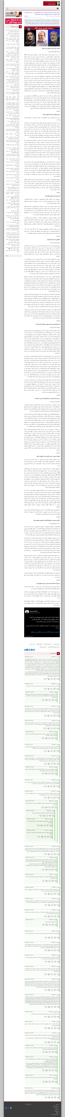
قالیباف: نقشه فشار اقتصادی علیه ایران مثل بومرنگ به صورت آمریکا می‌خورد (12, 131)
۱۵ (56, 679)
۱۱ (44, 937)
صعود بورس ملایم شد (15, 211)
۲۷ (43, 728)
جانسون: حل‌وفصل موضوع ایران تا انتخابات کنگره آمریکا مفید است (12, 103)
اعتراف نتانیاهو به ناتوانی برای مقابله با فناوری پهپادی (12, 148)
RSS (57, 1113)
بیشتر (7, 256)
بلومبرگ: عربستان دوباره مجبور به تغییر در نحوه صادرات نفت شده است (12, 156)
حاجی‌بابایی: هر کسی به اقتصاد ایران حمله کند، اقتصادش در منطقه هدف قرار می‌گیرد (12, 217)
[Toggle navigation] (7, 8)
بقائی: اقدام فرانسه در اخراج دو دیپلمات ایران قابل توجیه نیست (12, 233)
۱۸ (56, 763)
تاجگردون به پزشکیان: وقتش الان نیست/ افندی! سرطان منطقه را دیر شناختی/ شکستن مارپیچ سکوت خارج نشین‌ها (12, 108)
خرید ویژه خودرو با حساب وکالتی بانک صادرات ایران (12, 184)
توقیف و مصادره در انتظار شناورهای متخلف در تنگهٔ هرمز (12, 52)
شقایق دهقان (39, 644)
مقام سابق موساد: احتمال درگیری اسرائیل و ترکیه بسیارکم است (12, 236)
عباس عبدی (32, 644)
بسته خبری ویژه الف (48, 644)
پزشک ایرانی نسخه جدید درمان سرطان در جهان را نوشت (12, 248)
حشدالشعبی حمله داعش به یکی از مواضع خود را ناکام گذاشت (12, 226)
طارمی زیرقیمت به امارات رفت (13, 242)
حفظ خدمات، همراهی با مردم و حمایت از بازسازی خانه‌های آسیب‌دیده (12, 194)
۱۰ (41, 738)
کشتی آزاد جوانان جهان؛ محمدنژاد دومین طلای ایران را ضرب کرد (12, 61)
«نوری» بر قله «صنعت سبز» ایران (13, 190)
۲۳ (56, 786)
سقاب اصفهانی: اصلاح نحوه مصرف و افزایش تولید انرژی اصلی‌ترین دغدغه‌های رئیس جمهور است (12, 99)
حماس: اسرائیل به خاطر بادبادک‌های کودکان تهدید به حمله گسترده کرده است (12, 73)
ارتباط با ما (56, 1108)
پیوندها (56, 1111)
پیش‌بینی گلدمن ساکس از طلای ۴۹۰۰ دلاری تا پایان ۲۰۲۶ (12, 240)
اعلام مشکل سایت (54, 1114)
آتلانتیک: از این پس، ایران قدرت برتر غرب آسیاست (12, 89)
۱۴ (56, 728)
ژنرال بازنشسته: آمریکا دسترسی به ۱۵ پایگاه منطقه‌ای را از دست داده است (12, 230)
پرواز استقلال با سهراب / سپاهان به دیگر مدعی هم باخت (12, 86)
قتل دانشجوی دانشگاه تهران (53, 647)
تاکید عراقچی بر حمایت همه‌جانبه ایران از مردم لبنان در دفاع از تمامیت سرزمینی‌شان (12, 56)
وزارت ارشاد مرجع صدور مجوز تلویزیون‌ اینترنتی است (12, 77)
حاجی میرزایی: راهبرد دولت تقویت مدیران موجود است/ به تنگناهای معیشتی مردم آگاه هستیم (12, 40)
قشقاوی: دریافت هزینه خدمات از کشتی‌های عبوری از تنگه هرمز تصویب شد (12, 126)
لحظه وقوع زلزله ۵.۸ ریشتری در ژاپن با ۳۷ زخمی (12, 197)
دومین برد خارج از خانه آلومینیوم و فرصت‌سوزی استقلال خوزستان (12, 80)
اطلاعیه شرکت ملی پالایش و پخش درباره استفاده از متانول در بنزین (12, 208)
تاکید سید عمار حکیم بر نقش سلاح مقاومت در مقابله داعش (12, 137)
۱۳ (56, 751)
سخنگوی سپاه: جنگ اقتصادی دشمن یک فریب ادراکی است (12, 112)
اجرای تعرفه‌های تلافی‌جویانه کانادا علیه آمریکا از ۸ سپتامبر (12, 119)
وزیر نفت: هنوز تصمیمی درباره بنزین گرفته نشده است (12, 159)
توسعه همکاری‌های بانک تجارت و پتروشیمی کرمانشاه (12, 69)
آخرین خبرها (55, 1106)
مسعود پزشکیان (43, 647)
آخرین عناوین (15, 27)
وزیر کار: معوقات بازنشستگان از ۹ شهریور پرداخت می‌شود (12, 203)
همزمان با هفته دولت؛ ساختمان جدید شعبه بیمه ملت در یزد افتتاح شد (12, 65)
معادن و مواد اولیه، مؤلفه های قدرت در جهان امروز (12, 245)
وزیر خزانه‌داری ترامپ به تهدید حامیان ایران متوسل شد (12, 35)
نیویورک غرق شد (16, 220)
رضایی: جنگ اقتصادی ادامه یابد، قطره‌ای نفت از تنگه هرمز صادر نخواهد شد (12, 49)
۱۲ (44, 854)
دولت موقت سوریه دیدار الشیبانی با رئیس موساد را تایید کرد (12, 30)
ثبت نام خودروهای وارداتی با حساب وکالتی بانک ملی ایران (12, 188)
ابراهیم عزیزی (56, 644)
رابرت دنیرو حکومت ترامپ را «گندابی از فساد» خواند (12, 122)
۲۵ (56, 715)
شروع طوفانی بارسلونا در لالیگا (13, 33)
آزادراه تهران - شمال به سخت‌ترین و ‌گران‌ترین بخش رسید (12, 169)
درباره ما (56, 1109)
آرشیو (57, 1104)
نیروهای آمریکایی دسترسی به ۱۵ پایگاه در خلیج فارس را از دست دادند (12, 94)
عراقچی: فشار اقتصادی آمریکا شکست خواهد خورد (12, 200)
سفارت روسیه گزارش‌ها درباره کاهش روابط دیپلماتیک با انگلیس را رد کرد (12, 142)
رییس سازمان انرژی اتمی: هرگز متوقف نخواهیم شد (12, 151)
